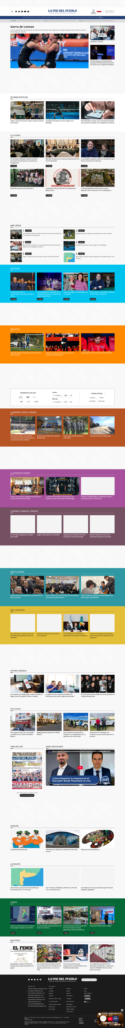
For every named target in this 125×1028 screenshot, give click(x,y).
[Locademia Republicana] (27, 839)
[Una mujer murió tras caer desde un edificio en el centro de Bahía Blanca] (22, 722)
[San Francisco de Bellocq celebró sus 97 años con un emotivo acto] (62, 877)
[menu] (12, 11)
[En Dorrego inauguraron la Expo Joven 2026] (22, 524)
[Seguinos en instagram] (37, 980)
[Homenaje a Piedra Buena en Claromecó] (75, 425)
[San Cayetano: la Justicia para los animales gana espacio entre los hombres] (22, 623)
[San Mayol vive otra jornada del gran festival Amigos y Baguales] (98, 877)
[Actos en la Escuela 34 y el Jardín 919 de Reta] (49, 425)
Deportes (85, 20)
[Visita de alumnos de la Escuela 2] (27, 178)
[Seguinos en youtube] (32, 980)
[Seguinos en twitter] (35, 980)
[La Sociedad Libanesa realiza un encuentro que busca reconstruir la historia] (98, 148)
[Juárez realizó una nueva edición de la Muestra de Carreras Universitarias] (62, 585)
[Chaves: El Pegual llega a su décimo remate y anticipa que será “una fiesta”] (98, 486)
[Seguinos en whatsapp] (29, 980)
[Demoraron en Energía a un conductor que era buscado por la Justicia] (102, 722)
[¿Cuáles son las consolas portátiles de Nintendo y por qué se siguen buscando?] (62, 684)
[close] (122, 1010)
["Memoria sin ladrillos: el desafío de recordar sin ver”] (62, 839)
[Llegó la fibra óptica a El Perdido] (49, 524)
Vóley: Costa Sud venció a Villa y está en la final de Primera (102, 20)
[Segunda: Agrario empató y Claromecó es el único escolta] (69, 234)
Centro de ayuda (81, 1019)
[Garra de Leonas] (49, 51)
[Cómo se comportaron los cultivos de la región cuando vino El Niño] (22, 915)
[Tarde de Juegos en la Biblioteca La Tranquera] (75, 282)
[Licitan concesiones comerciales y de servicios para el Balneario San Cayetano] (102, 623)
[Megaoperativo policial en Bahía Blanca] (49, 722)
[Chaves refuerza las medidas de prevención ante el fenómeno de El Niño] (27, 486)
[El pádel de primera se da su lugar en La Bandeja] (62, 110)
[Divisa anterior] (89, 393)
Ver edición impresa (27, 795)
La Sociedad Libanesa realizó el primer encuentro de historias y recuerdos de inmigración (46, 20)
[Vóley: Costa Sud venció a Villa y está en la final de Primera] (27, 110)
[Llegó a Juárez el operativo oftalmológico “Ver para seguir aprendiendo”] (98, 585)
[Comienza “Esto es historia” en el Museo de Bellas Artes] (62, 178)
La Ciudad (21, 20)
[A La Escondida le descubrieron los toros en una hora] (49, 915)
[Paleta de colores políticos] (98, 839)
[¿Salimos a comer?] (102, 33)
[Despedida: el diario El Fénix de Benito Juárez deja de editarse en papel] (22, 953)
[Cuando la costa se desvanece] (102, 425)
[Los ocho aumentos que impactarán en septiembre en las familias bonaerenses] (75, 953)
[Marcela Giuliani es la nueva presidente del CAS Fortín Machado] (62, 148)
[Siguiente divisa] (105, 393)
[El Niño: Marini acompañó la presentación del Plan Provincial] (27, 585)
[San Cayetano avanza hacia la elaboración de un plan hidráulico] (75, 623)
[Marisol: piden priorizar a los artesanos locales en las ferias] (102, 524)
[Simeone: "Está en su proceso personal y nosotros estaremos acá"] (62, 342)
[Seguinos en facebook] (40, 980)
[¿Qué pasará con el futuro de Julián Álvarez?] (98, 342)
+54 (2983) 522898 (28, 1019)
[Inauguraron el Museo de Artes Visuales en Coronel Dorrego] (75, 524)
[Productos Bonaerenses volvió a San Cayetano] (49, 623)
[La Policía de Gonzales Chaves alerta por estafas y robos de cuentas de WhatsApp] (62, 486)
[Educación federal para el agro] (102, 915)
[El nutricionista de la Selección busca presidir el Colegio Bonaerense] (98, 684)
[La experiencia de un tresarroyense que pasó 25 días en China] (22, 282)
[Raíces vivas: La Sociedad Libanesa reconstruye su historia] (102, 282)
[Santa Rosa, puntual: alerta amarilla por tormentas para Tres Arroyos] (69, 257)
